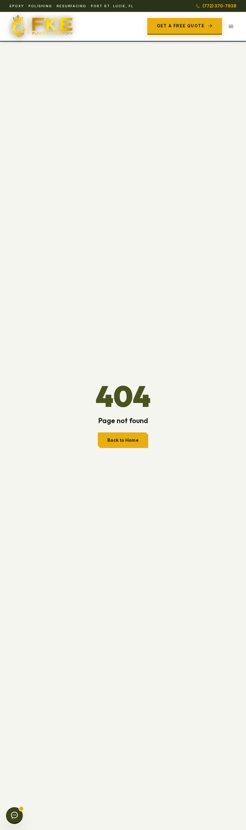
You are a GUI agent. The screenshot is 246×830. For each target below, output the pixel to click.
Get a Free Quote (181, 25)
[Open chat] (14, 815)
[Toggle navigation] (231, 26)
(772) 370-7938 (219, 5)
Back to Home (123, 440)
